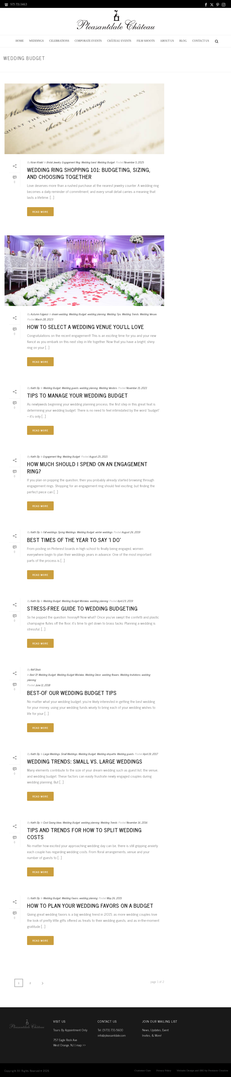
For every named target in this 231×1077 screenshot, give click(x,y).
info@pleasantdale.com (112, 1035)
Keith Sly (34, 388)
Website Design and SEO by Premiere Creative (202, 1070)
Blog (183, 40)
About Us (167, 40)
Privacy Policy (163, 1070)
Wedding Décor (93, 674)
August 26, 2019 (131, 532)
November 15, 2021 (136, 388)
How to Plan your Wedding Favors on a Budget (90, 905)
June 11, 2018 (42, 685)
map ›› (81, 1044)
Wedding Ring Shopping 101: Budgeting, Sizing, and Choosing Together (88, 173)
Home (20, 40)
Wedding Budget (106, 162)
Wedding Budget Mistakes (75, 601)
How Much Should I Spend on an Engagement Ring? (87, 467)
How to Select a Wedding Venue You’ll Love (85, 326)
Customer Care (142, 1070)
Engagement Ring (71, 162)
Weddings (36, 40)
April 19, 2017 (150, 754)
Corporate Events (88, 40)
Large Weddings (51, 754)
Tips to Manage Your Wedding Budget (77, 395)
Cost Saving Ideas (52, 822)
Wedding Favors (70, 898)
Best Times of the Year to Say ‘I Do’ (74, 539)
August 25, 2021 (98, 456)
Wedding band (88, 162)
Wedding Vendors (108, 388)
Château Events (119, 40)
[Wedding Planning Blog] (115, 21)
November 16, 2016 (136, 822)
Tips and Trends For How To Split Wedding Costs (84, 833)
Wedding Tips (114, 314)
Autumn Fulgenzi (39, 314)
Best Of (33, 674)
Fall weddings (50, 532)
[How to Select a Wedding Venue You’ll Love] (84, 270)
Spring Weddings (67, 532)
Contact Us (200, 40)
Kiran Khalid (36, 162)
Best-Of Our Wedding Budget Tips (72, 692)
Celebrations (59, 40)
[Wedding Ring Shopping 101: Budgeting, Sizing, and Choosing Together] (84, 118)
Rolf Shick (35, 669)
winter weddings (103, 532)
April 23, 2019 (125, 601)
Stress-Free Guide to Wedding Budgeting (82, 608)
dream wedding (60, 314)
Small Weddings (69, 754)
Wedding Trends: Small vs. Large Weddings (84, 761)
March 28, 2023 (44, 319)
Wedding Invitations (130, 674)
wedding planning (96, 314)
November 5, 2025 (134, 162)
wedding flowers (110, 674)
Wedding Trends (130, 314)
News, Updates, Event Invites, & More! (155, 1032)
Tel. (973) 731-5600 (110, 1029)
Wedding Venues (148, 314)
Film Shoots (146, 40)
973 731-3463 (18, 4)
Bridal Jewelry (214, 68)
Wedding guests (70, 388)
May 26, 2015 (114, 898)
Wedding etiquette (106, 754)
